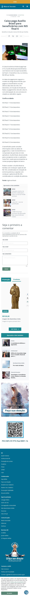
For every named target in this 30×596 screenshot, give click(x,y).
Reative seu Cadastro (7, 487)
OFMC (3, 469)
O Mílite (3, 533)
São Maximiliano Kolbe (7, 508)
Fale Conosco (5, 569)
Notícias (22, 15)
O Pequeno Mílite (6, 538)
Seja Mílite (4, 479)
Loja (2, 472)
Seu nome (5, 239)
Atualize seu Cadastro (7, 485)
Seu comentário (7, 254)
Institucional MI (5, 458)
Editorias (3, 523)
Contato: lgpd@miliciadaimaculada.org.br (13, 574)
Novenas (3, 511)
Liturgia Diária (5, 500)
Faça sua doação (6, 482)
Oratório (3, 464)
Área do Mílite (5, 493)
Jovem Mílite (4, 535)
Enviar (6, 269)
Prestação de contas (7, 461)
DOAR (15, 2)
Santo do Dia (4, 502)
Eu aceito (9, 593)
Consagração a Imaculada (8, 505)
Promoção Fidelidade (7, 490)
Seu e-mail (5, 247)
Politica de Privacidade (7, 572)
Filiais (2, 467)
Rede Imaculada (5, 520)
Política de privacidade (16, 582)
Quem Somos (5, 456)
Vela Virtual (4, 514)
